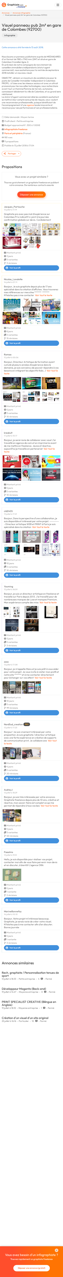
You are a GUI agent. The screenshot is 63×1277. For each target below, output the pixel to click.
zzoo (6, 661)
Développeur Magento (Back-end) (24, 989)
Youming (8, 586)
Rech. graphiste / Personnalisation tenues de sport (30, 974)
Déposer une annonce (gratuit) (31, 1268)
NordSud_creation (13, 724)
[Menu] (58, 5)
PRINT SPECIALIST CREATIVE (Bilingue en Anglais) (29, 1003)
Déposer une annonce (31, 194)
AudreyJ (8, 789)
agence (30, 105)
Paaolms (8, 852)
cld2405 (8, 511)
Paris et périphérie (13, 133)
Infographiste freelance (15, 129)
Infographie (9, 35)
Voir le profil (14, 267)
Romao (7, 354)
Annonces (6, 13)
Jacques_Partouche (14, 206)
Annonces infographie (21, 13)
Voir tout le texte (43, 295)
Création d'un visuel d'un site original (25, 1018)
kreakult (8, 432)
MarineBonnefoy (13, 911)
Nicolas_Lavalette (13, 279)
